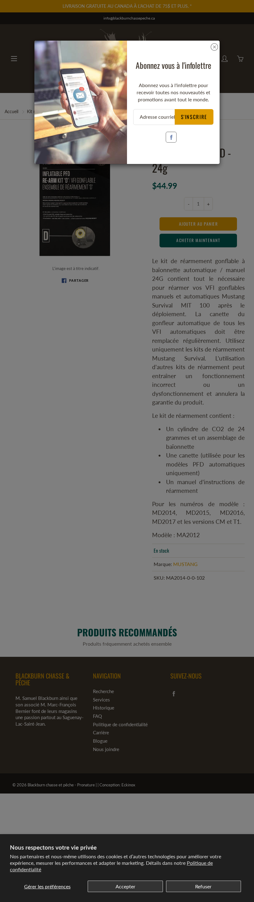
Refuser (203, 886)
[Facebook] (171, 137)
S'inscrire (194, 117)
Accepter (125, 886)
